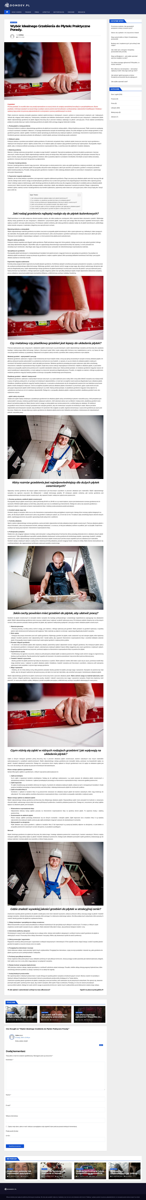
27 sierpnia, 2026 (117, 1176)
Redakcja (81, 12)
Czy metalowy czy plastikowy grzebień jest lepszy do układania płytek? (51, 200)
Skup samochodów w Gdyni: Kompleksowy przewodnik (90, 1172)
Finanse (28, 12)
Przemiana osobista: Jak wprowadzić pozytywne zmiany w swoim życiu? (19, 1173)
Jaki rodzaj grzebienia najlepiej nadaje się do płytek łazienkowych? (49, 198)
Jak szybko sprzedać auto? (119, 81)
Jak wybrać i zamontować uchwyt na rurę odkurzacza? (29, 990)
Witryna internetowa (12, 1116)
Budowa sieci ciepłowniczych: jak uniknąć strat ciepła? (21, 1016)
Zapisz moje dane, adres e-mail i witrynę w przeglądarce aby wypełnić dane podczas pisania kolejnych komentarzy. (42, 1126)
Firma (37, 12)
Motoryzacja (58, 12)
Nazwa (8, 1095)
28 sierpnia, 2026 (83, 1176)
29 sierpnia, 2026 (14, 1176)
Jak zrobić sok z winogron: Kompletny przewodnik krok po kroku (54, 1016)
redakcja (20, 35)
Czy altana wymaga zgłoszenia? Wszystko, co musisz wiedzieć (88, 1016)
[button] (78, 195)
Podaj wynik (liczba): (12, 1131)
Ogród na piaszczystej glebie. (91, 990)
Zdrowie (71, 12)
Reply (101, 1045)
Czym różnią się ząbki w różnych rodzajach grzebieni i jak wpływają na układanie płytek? (55, 206)
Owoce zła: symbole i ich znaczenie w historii (125, 32)
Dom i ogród (17, 12)
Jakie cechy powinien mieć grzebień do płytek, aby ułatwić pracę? (49, 204)
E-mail (8, 1105)
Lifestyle (46, 12)
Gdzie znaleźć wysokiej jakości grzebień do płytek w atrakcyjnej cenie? (50, 208)
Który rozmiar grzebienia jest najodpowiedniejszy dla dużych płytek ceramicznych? (54, 202)
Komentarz (9, 1059)
